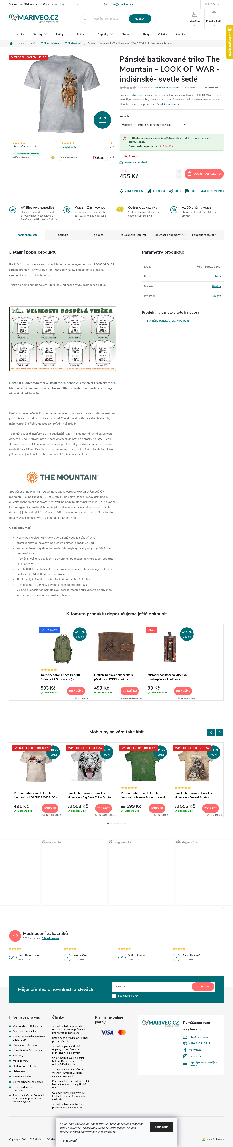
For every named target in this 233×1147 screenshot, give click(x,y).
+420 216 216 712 (199, 1043)
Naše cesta (19, 1071)
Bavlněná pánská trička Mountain (168, 321)
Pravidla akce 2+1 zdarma (27, 1050)
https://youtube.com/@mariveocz (203, 1064)
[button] (71, 872)
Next (219, 732)
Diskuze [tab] (98, 235)
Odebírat (203, 986)
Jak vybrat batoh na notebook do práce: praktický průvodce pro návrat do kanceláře (69, 1030)
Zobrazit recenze (50, 938)
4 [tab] (118, 823)
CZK (213, 4)
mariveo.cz (195, 1049)
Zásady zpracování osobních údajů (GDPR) (29, 1038)
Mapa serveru (20, 1061)
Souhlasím (162, 1127)
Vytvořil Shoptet (215, 1139)
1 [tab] (108, 823)
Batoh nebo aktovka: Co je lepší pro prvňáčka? (70, 1039)
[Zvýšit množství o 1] (179, 171)
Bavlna (216, 286)
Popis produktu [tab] (27, 235)
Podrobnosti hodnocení (167, 87)
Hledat (140, 19)
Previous (211, 732)
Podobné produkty (203, 235)
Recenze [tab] (63, 235)
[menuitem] (19, 34)
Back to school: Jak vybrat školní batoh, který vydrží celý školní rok (70, 1084)
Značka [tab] (134, 235)
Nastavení (70, 1141)
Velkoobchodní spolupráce (28, 1082)
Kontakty (18, 1055)
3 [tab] (115, 823)
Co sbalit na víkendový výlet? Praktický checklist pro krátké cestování (68, 1096)
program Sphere (22, 1076)
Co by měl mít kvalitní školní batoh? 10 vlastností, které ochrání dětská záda (68, 1061)
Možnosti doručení (136, 162)
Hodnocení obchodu (24, 1066)
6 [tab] (125, 823)
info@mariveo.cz (198, 1037)
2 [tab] (111, 823)
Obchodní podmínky (53, 4)
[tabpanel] (63, 662)
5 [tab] (121, 823)
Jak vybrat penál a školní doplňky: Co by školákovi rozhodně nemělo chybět (66, 1050)
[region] (61, 151)
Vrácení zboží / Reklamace (23, 4)
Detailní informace (166, 104)
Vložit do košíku (207, 174)
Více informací (107, 1132)
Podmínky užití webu (25, 1045)
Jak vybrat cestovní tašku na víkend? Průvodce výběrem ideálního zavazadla (68, 1073)
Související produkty (168, 235)
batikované (137, 95)
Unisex (216, 296)
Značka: (212, 191)
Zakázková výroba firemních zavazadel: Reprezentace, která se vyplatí (28, 1098)
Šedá (217, 277)
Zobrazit (50, 808)
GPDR (136, 995)
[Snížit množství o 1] (179, 176)
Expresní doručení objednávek (23, 1088)
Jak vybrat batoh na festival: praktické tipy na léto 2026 (68, 1106)
